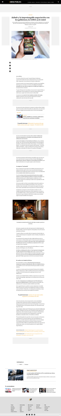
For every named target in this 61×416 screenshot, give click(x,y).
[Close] (36, 200)
